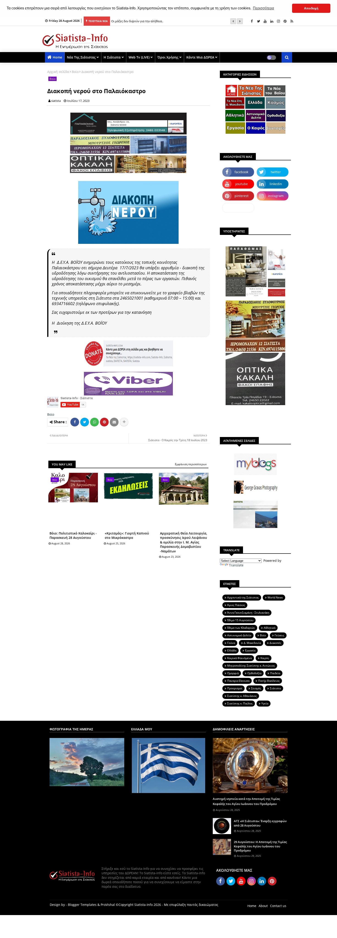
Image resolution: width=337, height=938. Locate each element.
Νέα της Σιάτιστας (81, 57)
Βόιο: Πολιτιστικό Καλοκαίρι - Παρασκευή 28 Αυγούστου (73, 535)
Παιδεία (275, 673)
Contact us (278, 906)
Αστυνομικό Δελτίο (239, 635)
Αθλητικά (269, 628)
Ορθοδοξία (254, 673)
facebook (241, 172)
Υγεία (264, 703)
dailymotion (238, 208)
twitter (276, 172)
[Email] (114, 422)
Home (57, 57)
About (263, 906)
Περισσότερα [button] (263, 8)
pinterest (242, 196)
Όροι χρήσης (167, 57)
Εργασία (250, 650)
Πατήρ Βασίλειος (269, 681)
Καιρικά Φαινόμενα (239, 658)
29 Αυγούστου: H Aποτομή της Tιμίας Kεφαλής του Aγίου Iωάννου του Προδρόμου (260, 846)
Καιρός (264, 658)
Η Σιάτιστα (112, 57)
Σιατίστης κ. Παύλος (240, 703)
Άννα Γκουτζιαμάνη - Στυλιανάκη (248, 613)
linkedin (276, 184)
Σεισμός (256, 688)
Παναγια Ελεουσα (238, 681)
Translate (236, 565)
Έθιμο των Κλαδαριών (241, 628)
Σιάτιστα (275, 688)
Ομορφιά (233, 673)
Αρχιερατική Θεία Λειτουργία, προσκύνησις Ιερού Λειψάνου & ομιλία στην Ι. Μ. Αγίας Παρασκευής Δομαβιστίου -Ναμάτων (183, 542)
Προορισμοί (234, 688)
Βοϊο (75, 72)
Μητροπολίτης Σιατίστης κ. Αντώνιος (251, 666)
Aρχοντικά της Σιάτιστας (243, 597)
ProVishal (108, 904)
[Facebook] (74, 422)
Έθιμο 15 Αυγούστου (240, 620)
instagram (276, 196)
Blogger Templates (82, 904)
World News (275, 597)
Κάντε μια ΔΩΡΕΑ (200, 57)
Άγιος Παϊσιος (236, 605)
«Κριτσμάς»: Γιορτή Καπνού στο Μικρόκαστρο (127, 535)
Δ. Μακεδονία (252, 643)
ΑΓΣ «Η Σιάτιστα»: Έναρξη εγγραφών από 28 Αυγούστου (260, 823)
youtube (241, 184)
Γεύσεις (279, 635)
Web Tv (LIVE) (139, 57)
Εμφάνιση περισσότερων (191, 464)
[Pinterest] (104, 422)
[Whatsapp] (94, 422)
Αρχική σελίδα (58, 72)
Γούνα (231, 643)
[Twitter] (84, 422)
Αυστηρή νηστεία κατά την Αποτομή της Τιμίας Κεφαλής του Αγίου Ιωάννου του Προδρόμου (246, 801)
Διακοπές (275, 643)
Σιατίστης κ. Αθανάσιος (242, 696)
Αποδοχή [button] (311, 8)
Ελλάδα (231, 650)
